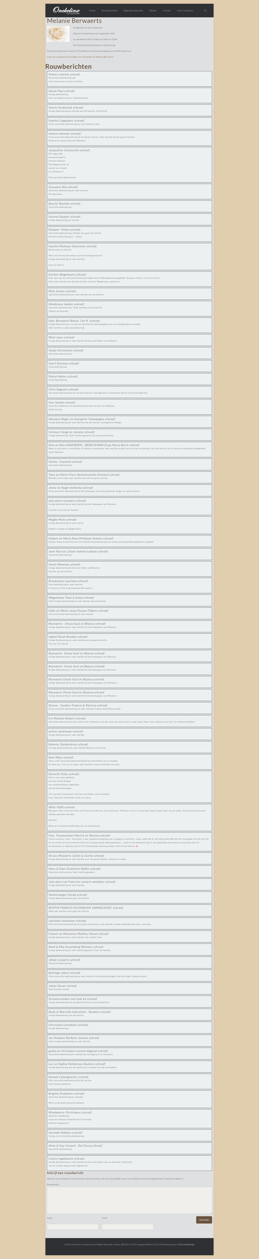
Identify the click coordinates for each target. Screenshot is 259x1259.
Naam (49, 1218)
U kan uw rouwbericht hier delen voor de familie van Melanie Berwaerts (80, 57)
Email (104, 1218)
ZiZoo (181, 1244)
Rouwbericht (53, 1184)
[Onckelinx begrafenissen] (67, 10)
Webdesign (189, 1244)
